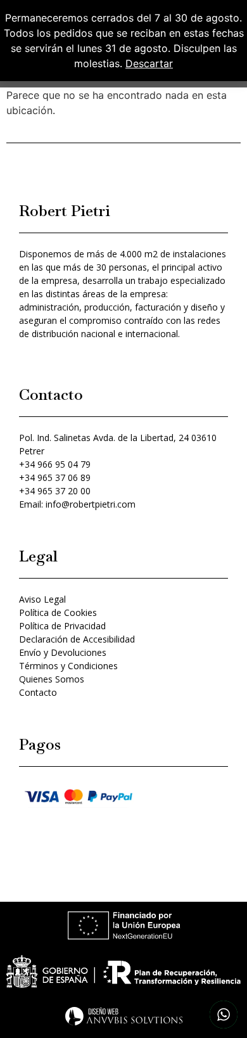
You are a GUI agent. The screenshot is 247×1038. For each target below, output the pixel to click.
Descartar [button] (149, 63)
